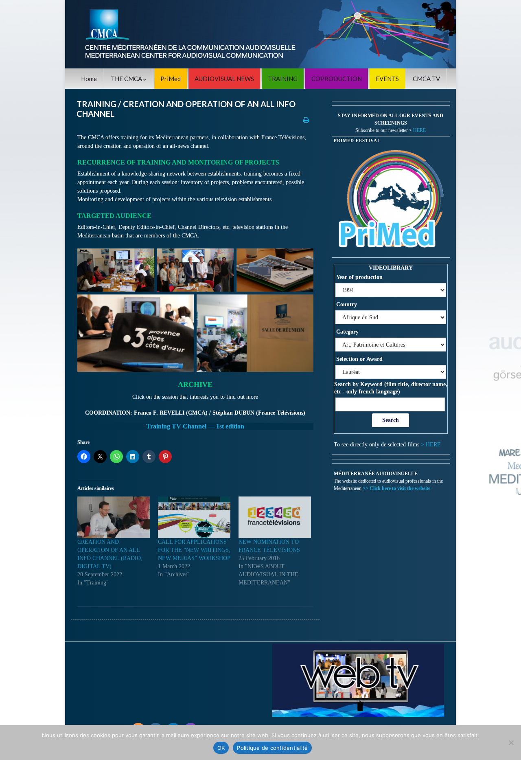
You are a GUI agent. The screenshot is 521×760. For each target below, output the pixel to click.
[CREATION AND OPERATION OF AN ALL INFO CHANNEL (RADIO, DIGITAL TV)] (113, 517)
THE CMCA (127, 78)
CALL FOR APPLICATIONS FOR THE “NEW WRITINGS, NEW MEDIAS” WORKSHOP (194, 550)
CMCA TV (426, 78)
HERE (419, 130)
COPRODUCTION (336, 78)
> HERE (431, 445)
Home (89, 78)
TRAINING (283, 78)
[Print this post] (306, 119)
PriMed (170, 78)
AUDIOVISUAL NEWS (224, 78)
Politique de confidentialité (272, 748)
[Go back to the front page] (260, 34)
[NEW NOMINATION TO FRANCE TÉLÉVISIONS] (275, 517)
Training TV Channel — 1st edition (195, 426)
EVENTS (387, 78)
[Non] (511, 742)
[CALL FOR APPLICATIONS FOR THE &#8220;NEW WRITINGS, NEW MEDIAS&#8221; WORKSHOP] (194, 517)
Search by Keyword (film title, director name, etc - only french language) (390, 388)
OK (221, 748)
